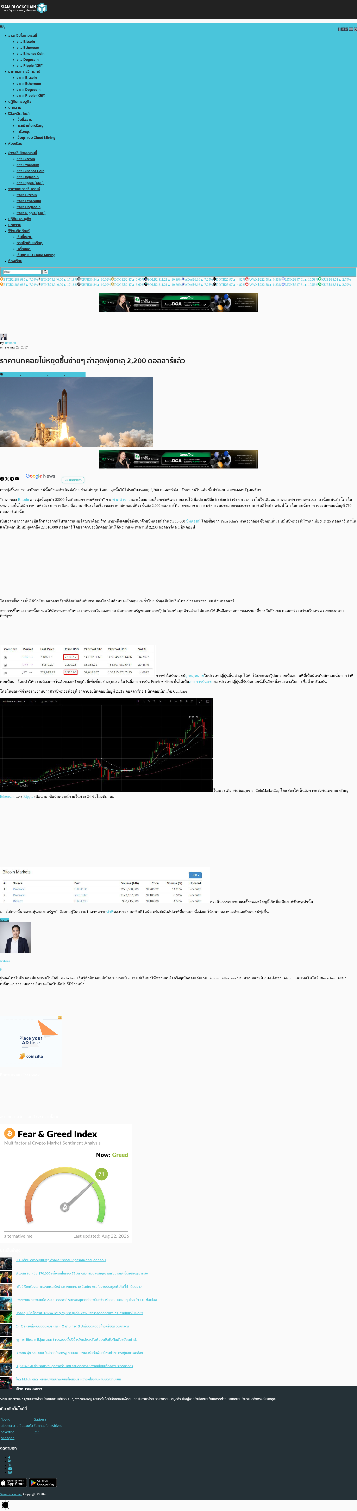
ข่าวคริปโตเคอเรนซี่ (22, 36)
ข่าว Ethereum (28, 48)
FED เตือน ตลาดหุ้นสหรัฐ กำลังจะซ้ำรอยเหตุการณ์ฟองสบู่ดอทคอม (61, 1260)
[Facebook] (2, 480)
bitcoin (4, 920)
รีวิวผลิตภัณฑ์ (19, 114)
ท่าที (109, 912)
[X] (7, 480)
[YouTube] (17, 480)
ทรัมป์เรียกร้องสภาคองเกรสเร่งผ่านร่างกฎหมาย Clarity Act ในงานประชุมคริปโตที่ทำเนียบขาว (79, 1286)
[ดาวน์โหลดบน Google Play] (43, 1482)
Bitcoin (23, 499)
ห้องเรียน (15, 144)
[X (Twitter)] (10, 1465)
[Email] (10, 1472)
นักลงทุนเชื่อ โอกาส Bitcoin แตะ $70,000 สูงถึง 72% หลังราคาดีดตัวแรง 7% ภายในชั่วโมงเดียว (79, 1313)
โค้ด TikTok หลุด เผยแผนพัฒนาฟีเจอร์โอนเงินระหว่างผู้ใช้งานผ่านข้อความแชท (68, 1379)
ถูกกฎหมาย (194, 676)
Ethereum (7, 796)
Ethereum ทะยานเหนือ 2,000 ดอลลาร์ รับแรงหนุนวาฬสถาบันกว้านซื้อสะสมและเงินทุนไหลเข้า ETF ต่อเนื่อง (86, 1300)
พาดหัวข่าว (121, 499)
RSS (36, 1432)
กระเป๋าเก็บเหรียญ (30, 126)
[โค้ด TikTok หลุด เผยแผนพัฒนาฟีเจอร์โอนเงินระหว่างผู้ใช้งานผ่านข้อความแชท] (6, 1383)
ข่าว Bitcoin (26, 42)
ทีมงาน (5, 1419)
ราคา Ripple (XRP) (31, 96)
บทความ (14, 108)
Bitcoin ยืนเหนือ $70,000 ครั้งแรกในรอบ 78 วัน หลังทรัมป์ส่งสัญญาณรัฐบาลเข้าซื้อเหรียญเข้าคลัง (82, 1273)
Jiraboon (10, 343)
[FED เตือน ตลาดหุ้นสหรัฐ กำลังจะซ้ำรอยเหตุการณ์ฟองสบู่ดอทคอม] (6, 1264)
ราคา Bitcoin (27, 78)
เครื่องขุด (24, 132)
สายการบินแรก (201, 682)
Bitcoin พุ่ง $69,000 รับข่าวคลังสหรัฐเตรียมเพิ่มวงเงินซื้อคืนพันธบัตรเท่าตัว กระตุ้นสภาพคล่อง (79, 1353)
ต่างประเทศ (56, 374)
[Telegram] (12, 480)
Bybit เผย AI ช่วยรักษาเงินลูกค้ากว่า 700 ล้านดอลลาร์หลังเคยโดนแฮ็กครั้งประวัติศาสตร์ (74, 1366)
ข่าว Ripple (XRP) (30, 66)
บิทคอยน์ (193, 521)
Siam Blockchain (11, 1494)
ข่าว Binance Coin (30, 54)
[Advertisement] (178, 564)
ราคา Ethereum (29, 84)
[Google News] (41, 480)
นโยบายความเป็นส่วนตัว (17, 1425)
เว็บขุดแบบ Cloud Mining (36, 138)
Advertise (7, 1432)
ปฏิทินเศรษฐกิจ (19, 102)
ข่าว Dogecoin (28, 60)
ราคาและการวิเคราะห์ (24, 72)
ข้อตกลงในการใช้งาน (48, 1425)
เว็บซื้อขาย (24, 120)
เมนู (3, 26)
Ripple (28, 796)
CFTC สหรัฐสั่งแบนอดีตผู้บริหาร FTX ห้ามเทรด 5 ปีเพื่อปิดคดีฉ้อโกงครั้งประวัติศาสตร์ (72, 1326)
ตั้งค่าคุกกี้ (7, 1438)
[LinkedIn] (9, 1461)
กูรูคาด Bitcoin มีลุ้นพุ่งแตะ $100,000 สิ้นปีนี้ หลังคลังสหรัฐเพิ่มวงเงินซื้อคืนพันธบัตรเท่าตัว (76, 1339)
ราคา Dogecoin (28, 90)
